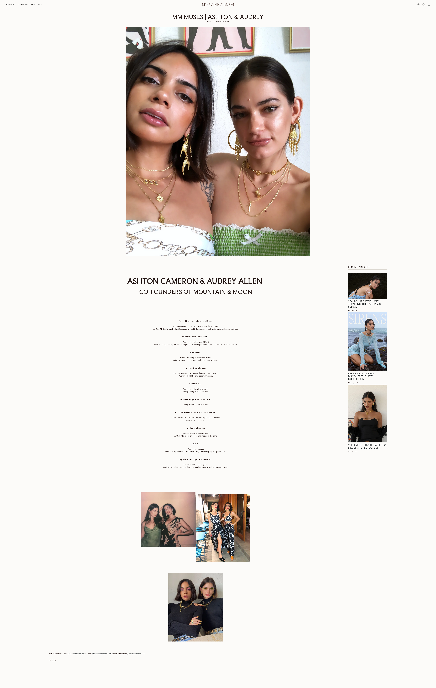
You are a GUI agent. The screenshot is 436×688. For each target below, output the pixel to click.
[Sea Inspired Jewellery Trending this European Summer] (367, 286)
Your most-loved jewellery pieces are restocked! (367, 446)
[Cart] (429, 4)
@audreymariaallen (76, 653)
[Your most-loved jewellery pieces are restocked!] (367, 413)
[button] (10, 4)
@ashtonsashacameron (101, 653)
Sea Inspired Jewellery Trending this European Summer (364, 304)
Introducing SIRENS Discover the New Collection (361, 376)
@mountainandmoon (136, 653)
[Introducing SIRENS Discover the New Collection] (367, 341)
